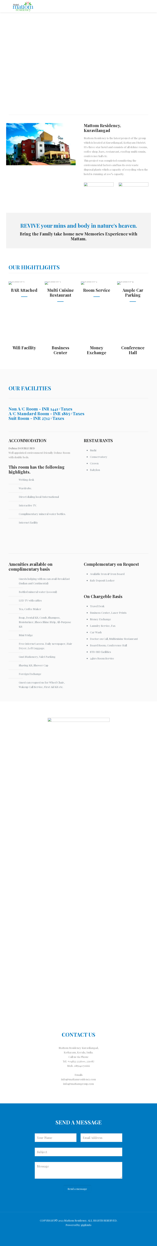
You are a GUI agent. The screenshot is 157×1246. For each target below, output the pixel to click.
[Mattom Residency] (23, 6)
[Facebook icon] (78, 1231)
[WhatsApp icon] (73, 1231)
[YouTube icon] (84, 1231)
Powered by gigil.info (78, 1225)
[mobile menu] (141, 6)
